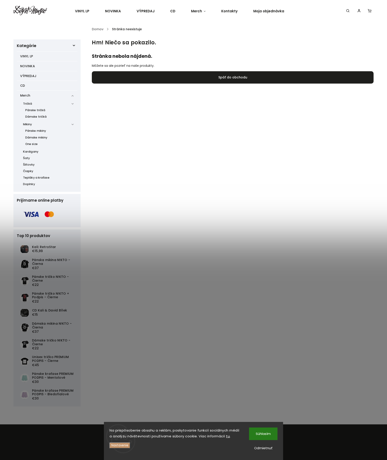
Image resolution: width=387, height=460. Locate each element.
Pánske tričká (35, 110)
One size (31, 144)
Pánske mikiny (35, 131)
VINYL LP (26, 56)
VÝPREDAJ (28, 76)
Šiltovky (28, 164)
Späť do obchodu (232, 77)
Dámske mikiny (36, 137)
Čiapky (28, 171)
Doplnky (29, 184)
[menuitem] (86, 11)
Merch (25, 95)
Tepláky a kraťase (36, 177)
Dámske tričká (36, 117)
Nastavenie (119, 445)
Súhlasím (263, 433)
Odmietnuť (263, 448)
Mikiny (27, 124)
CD (22, 85)
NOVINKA (27, 66)
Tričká (27, 104)
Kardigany (30, 151)
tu (228, 436)
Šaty (26, 158)
